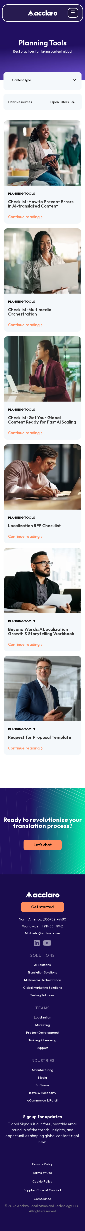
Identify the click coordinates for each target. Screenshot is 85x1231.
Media (42, 1077)
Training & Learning (42, 1040)
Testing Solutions (42, 995)
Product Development (42, 1032)
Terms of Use (42, 1173)
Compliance (42, 1199)
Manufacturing (42, 1070)
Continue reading (24, 216)
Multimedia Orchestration (42, 980)
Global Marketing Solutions (42, 987)
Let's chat (43, 844)
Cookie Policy (42, 1181)
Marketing (42, 1025)
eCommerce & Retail (42, 1100)
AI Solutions (42, 965)
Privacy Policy (42, 1164)
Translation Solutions (42, 972)
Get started (42, 906)
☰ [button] (72, 12)
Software (42, 1085)
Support (42, 1048)
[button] (42, 79)
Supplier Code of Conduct (42, 1190)
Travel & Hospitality (42, 1093)
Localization (42, 1017)
